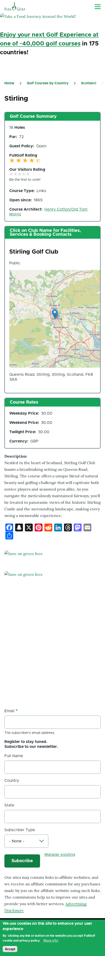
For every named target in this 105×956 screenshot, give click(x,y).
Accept (10, 949)
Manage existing (59, 855)
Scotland (88, 83)
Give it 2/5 (15, 174)
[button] (55, 314)
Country (11, 781)
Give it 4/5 (24, 174)
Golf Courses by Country (47, 83)
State (9, 805)
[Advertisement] (41, 667)
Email (9, 711)
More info (50, 940)
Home (9, 83)
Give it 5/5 (28, 174)
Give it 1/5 (11, 174)
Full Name (13, 756)
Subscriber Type (19, 830)
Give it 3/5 (20, 174)
